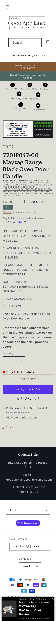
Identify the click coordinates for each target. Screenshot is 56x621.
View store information (21, 417)
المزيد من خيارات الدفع (28, 398)
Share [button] (10, 427)
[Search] (37, 42)
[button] (7, 7)
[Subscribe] (45, 510)
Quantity (8, 353)
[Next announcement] (49, 55)
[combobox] (25, 42)
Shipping (7, 212)
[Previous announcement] (6, 55)
